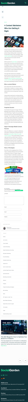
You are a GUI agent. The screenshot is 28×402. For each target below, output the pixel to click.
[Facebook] (2, 17)
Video (4, 310)
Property (4, 283)
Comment (6, 194)
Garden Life (5, 263)
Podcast (4, 280)
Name (5, 207)
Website (5, 216)
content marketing (8, 56)
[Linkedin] (2, 6)
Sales (4, 293)
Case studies (5, 243)
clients (5, 178)
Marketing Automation (7, 276)
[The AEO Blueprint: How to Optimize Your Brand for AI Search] (14, 327)
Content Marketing (6, 246)
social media (14, 61)
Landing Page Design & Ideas (8, 270)
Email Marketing (6, 256)
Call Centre (5, 240)
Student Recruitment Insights (8, 303)
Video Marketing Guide (7, 313)
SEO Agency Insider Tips (7, 297)
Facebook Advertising (7, 260)
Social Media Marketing (7, 300)
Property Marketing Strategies (8, 286)
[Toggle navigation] (25, 3)
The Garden (5, 307)
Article (4, 236)
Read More (4, 345)
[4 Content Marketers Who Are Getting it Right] (14, 42)
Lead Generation (6, 273)
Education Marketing (7, 253)
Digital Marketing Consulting (8, 250)
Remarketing (5, 290)
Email (5, 212)
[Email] (2, 11)
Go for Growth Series (7, 266)
